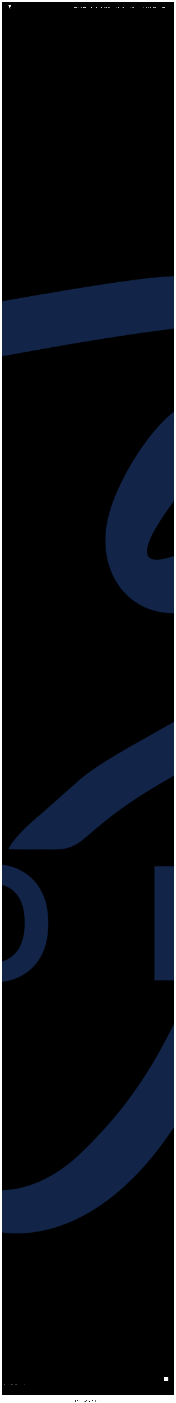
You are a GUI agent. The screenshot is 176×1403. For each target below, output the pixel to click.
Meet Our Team (80, 7)
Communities (119, 7)
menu (164, 7)
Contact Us (133, 7)
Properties (106, 7)
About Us (94, 7)
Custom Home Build (149, 7)
